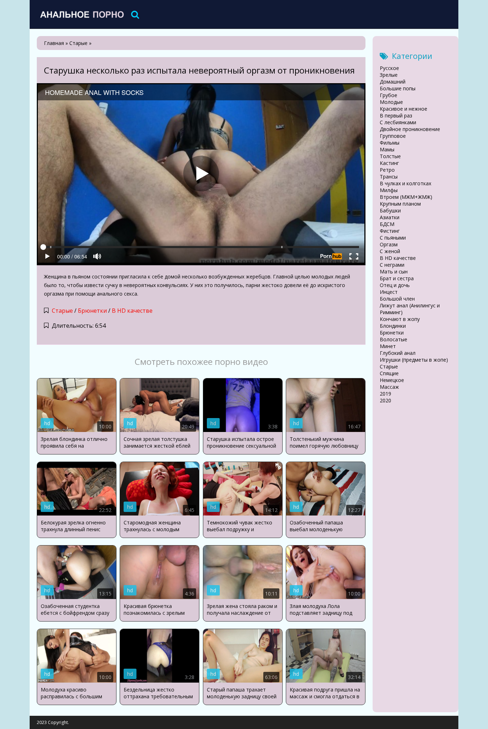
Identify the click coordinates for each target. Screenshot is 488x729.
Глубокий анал (397, 353)
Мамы (387, 149)
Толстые (390, 156)
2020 (385, 400)
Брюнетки (92, 311)
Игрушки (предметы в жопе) (414, 359)
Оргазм (389, 244)
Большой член (397, 298)
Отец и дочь (395, 285)
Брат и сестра (397, 278)
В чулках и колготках (405, 183)
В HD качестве (132, 311)
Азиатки (389, 217)
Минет (388, 346)
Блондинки (393, 325)
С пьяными (393, 237)
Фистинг (390, 230)
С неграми (392, 264)
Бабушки (390, 210)
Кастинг (389, 163)
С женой (390, 251)
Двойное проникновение (410, 129)
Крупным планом (400, 203)
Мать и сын (394, 271)
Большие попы (397, 88)
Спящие (389, 373)
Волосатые (393, 339)
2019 (385, 393)
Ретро (387, 169)
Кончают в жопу (400, 319)
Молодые (391, 102)
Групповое (393, 135)
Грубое (388, 95)
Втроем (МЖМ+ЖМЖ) (406, 196)
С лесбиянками (398, 122)
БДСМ (387, 224)
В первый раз (396, 115)
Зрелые (389, 74)
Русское (389, 68)
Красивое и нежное (403, 108)
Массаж (389, 386)
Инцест (389, 291)
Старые (62, 311)
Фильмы (389, 142)
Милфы (389, 190)
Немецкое (392, 380)
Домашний (392, 81)
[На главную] (81, 14)
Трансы (389, 176)
